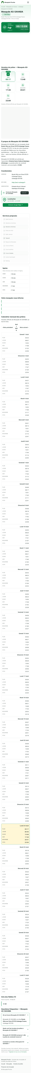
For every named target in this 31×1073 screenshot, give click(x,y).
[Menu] (28, 2)
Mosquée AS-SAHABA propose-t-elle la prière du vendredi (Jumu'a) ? (14, 1036)
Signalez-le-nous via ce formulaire (18, 1051)
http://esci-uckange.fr (18, 182)
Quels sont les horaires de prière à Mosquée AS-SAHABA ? (13, 1029)
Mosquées (9, 1064)
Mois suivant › (24, 327)
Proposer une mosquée (7, 1067)
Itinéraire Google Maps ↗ (15, 205)
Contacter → (24, 192)
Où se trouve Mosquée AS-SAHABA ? (14, 1015)
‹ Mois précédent (7, 327)
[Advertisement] (15, 50)
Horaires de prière (18, 1064)
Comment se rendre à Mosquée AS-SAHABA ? (13, 1042)
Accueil (3, 6)
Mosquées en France (11, 6)
